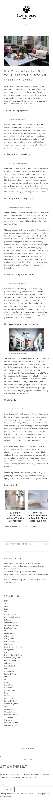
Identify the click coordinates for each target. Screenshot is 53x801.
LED (5, 679)
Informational (9, 671)
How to (7, 669)
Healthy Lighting (10, 660)
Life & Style (8, 685)
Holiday (7, 663)
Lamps (6, 677)
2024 (6, 612)
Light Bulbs (8, 688)
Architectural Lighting (12, 617)
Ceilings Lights (9, 641)
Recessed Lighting (11, 704)
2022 (6, 606)
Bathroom (8, 620)
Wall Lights (8, 720)
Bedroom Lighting (11, 625)
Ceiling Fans (8, 636)
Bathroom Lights (10, 623)
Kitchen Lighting (10, 674)
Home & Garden (10, 666)
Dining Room (9, 650)
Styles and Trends (10, 715)
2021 (7, 527)
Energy (6, 652)
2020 (6, 601)
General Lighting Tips (12, 658)
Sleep (6, 706)
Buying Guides (9, 633)
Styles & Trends (32, 527)
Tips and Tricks (9, 717)
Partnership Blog (10, 701)
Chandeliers (8, 644)
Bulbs (6, 631)
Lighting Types (9, 690)
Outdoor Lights (17, 527)
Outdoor (7, 696)
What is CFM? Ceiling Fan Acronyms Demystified (22, 563)
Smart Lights (9, 709)
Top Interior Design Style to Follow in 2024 (20, 572)
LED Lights (8, 682)
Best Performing (10, 628)
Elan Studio (26, 9)
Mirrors (6, 693)
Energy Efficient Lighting (13, 655)
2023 (6, 609)
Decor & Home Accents (13, 647)
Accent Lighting (10, 614)
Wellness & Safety (11, 723)
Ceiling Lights (9, 639)
